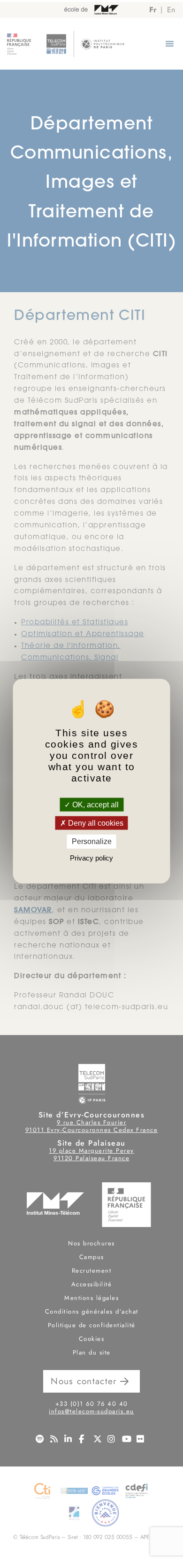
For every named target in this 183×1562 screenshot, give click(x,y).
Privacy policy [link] (91, 857)
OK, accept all (94, 805)
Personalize (92, 841)
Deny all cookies (94, 823)
